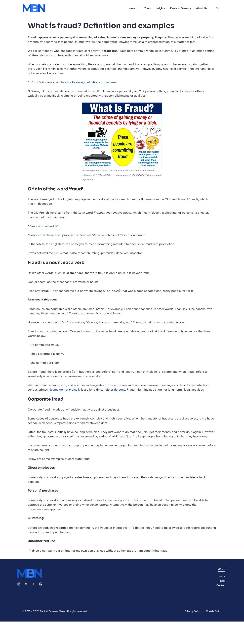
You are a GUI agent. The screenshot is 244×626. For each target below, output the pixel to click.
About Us (201, 8)
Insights (160, 8)
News (132, 8)
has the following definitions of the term (88, 82)
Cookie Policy (214, 611)
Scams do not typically (64, 389)
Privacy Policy (193, 611)
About (222, 580)
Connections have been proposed (52, 235)
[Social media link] (19, 584)
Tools (147, 8)
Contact (220, 585)
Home (222, 576)
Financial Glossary (180, 8)
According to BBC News (94, 170)
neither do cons (114, 389)
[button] (218, 8)
